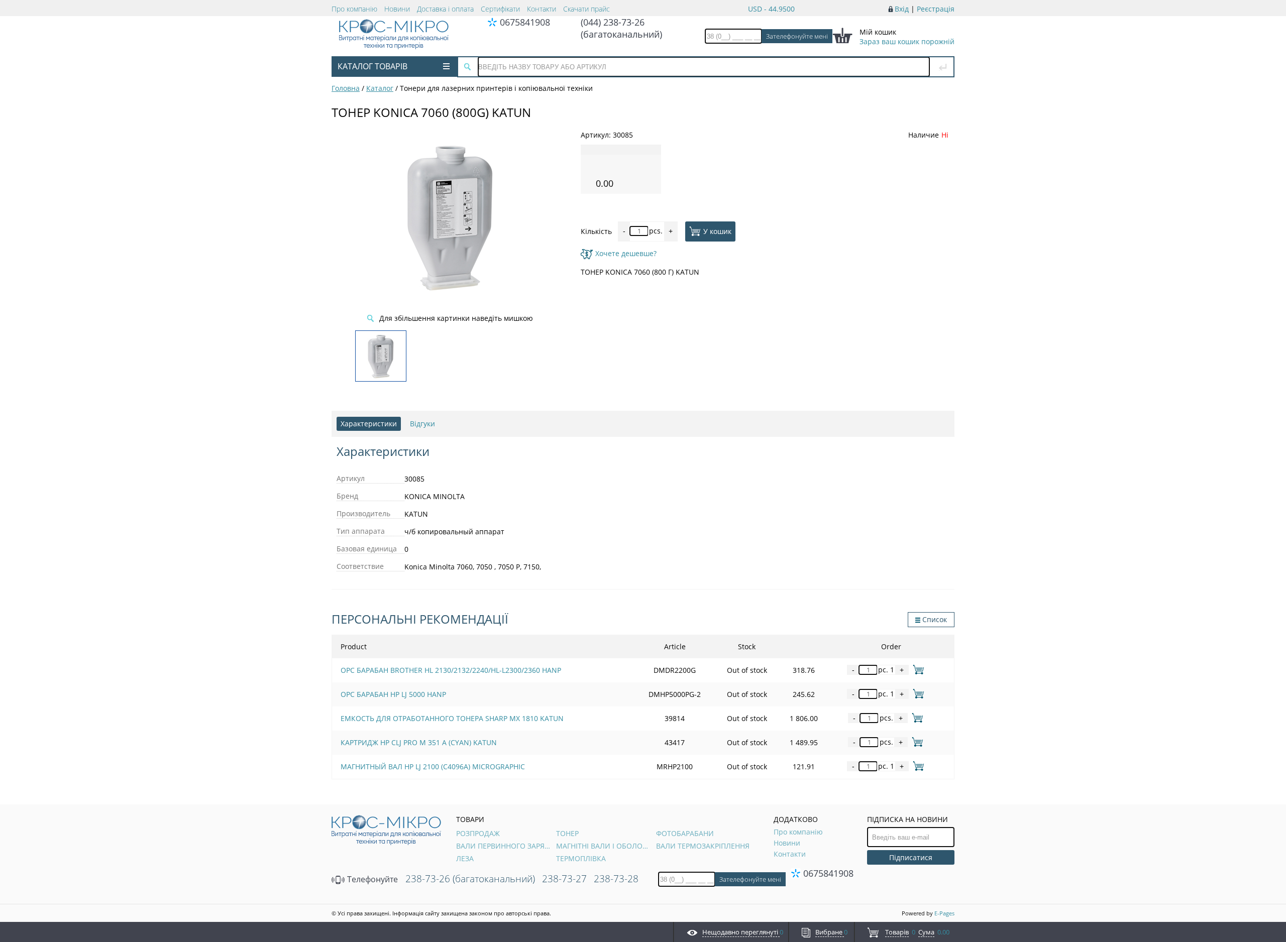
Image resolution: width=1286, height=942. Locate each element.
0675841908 (525, 22)
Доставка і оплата (445, 9)
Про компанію (354, 9)
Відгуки (422, 423)
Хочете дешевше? (626, 253)
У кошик (717, 231)
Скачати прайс (586, 9)
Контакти (541, 9)
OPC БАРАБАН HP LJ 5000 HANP (393, 694)
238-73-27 (564, 878)
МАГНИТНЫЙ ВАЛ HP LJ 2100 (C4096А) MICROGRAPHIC (433, 766)
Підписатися (910, 857)
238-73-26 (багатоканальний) (470, 878)
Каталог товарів (372, 66)
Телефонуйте (371, 879)
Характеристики (369, 423)
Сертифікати (500, 9)
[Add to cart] (916, 669)
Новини (397, 9)
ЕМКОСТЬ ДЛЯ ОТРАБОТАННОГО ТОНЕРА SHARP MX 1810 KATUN (452, 718)
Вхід (902, 9)
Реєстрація (935, 9)
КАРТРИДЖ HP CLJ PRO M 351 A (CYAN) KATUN (419, 742)
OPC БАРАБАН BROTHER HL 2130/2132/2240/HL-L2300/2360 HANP (451, 670)
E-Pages (944, 913)
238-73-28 (616, 878)
